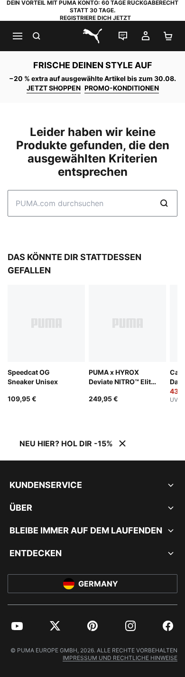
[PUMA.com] (92, 36)
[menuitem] (17, 625)
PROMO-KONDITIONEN (121, 88)
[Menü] (17, 36)
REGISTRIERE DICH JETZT (95, 17)
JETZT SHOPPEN (54, 88)
